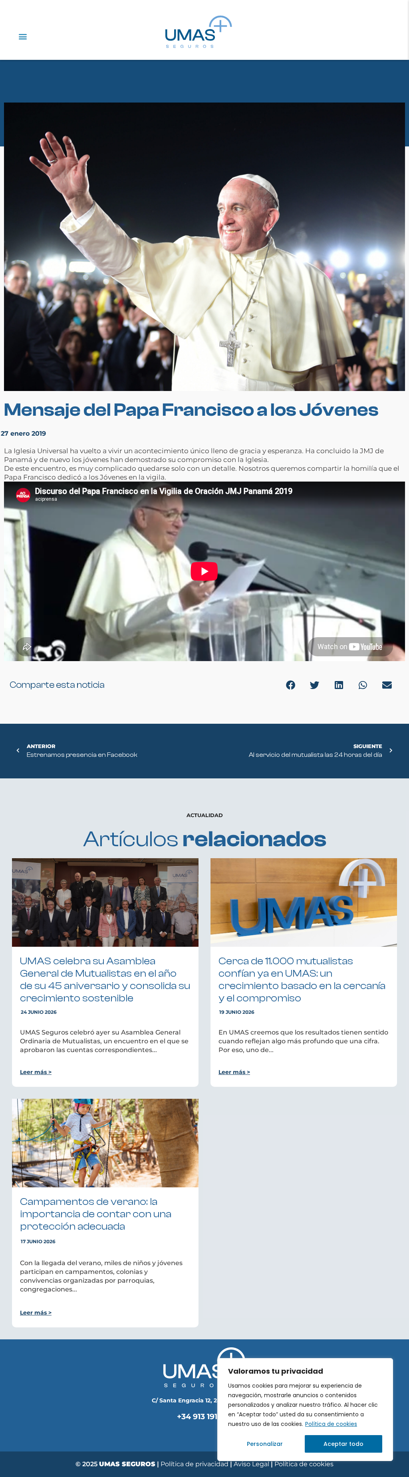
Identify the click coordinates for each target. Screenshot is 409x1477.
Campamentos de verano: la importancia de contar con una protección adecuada (95, 1214)
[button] (22, 36)
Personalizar (265, 1444)
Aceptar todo (343, 1444)
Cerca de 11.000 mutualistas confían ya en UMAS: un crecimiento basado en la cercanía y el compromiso (301, 979)
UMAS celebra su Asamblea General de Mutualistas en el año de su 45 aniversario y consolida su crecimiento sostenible (105, 979)
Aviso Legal (252, 1464)
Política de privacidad (194, 1464)
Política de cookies (331, 1424)
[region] (305, 1409)
